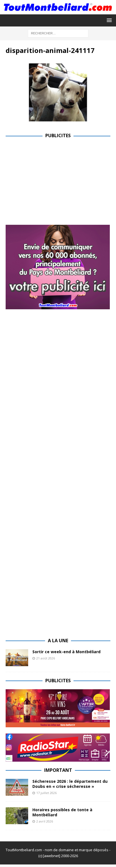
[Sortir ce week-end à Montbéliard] (17, 657)
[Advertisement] (53, 183)
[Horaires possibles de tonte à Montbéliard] (17, 815)
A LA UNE (58, 640)
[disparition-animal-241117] (58, 118)
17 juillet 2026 (46, 793)
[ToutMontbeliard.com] (58, 11)
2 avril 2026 (44, 821)
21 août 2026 (45, 658)
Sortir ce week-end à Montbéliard (66, 651)
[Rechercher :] (58, 33)
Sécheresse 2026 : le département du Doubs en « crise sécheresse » (70, 784)
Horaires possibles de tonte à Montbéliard (62, 812)
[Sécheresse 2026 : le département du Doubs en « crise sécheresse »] (17, 787)
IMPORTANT (58, 770)
